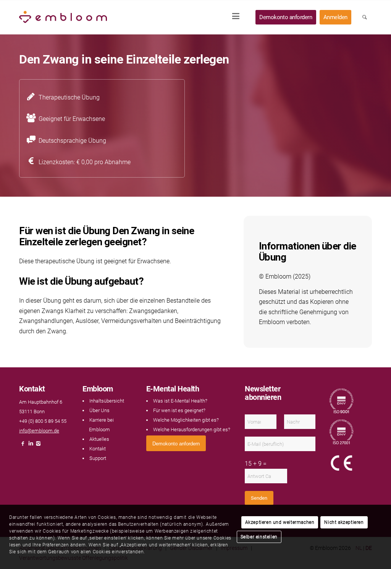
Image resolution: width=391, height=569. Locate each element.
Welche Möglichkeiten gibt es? (186, 420)
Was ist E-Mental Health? (180, 401)
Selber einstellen (259, 537)
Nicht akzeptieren (344, 522)
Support (97, 458)
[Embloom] (63, 17)
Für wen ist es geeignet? (179, 410)
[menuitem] (238, 17)
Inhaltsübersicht (106, 401)
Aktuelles (99, 439)
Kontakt (97, 449)
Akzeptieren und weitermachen (280, 522)
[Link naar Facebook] (23, 445)
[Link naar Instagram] (38, 445)
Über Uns (99, 410)
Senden (259, 498)
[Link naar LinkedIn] (30, 445)
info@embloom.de (39, 431)
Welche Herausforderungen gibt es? (191, 429)
